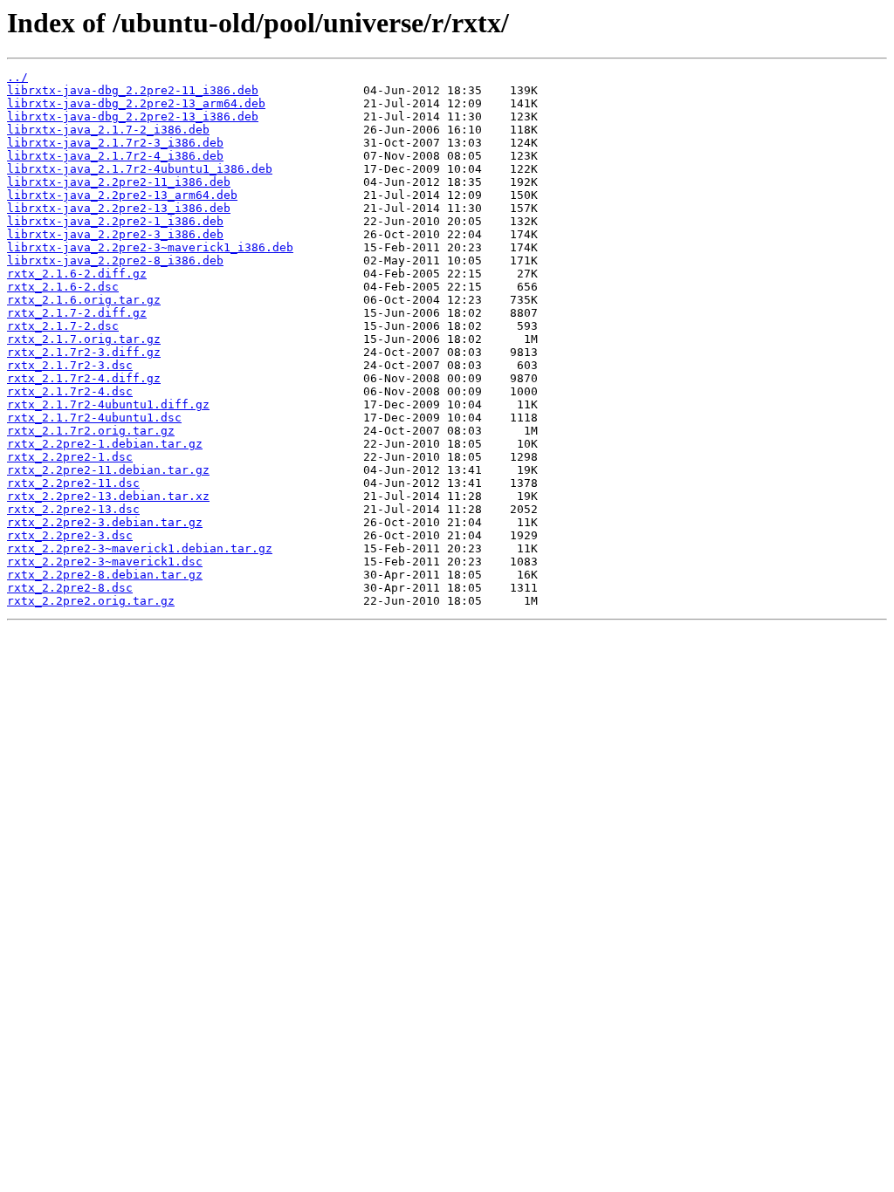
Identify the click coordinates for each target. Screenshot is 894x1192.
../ (17, 77)
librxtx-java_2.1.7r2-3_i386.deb (115, 142)
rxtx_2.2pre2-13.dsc (73, 509)
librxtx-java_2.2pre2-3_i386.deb (115, 234)
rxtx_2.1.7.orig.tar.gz (84, 339)
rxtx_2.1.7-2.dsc (63, 325)
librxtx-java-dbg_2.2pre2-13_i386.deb (132, 116)
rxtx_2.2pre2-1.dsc (70, 456)
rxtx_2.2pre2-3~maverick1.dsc (105, 561)
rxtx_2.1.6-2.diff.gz (77, 273)
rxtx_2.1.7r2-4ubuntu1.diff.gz (108, 404)
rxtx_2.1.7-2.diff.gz (77, 312)
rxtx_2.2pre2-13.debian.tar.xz (108, 496)
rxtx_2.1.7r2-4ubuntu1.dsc (94, 417)
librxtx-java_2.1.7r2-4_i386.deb (115, 155)
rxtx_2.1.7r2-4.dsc (70, 391)
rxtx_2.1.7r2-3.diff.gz (84, 352)
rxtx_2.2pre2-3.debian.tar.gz (105, 522)
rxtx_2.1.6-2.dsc (63, 286)
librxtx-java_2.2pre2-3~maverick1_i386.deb (150, 247)
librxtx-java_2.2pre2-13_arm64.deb (122, 195)
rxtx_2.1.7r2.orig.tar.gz (91, 430)
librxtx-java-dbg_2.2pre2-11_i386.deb (132, 90)
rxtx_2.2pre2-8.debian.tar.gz (105, 574)
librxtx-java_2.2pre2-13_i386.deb (118, 208)
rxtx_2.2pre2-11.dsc (73, 483)
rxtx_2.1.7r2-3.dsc (70, 365)
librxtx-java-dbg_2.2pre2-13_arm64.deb (136, 103)
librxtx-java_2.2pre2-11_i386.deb (118, 181)
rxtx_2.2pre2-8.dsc (70, 587)
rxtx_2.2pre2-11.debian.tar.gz (108, 469)
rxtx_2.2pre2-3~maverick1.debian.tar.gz (139, 548)
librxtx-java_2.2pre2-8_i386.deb (115, 260)
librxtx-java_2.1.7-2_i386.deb (108, 129)
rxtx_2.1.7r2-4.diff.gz (84, 378)
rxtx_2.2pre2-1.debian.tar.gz (105, 443)
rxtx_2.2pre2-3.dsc (70, 535)
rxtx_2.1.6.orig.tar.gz (84, 299)
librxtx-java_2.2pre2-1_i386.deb (115, 221)
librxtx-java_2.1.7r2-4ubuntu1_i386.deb (139, 168)
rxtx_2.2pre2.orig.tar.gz (91, 600)
